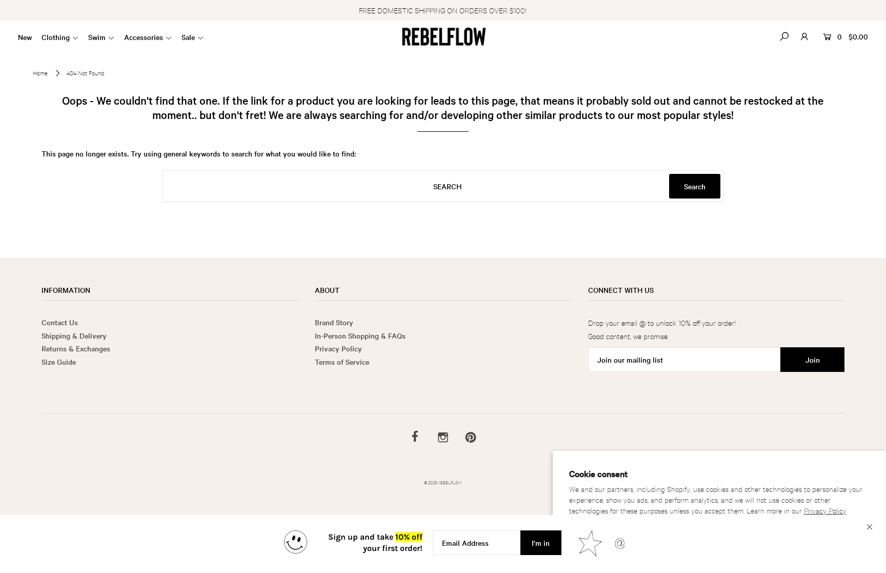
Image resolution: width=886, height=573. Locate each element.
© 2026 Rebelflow (443, 482)
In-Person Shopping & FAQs (360, 335)
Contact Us (60, 322)
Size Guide (59, 362)
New (25, 37)
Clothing (56, 37)
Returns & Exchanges (76, 348)
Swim (97, 37)
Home (40, 73)
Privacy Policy (825, 510)
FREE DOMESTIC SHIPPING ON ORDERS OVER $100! (443, 10)
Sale (188, 37)
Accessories (143, 37)
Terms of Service (342, 362)
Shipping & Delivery (74, 335)
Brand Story (334, 322)
